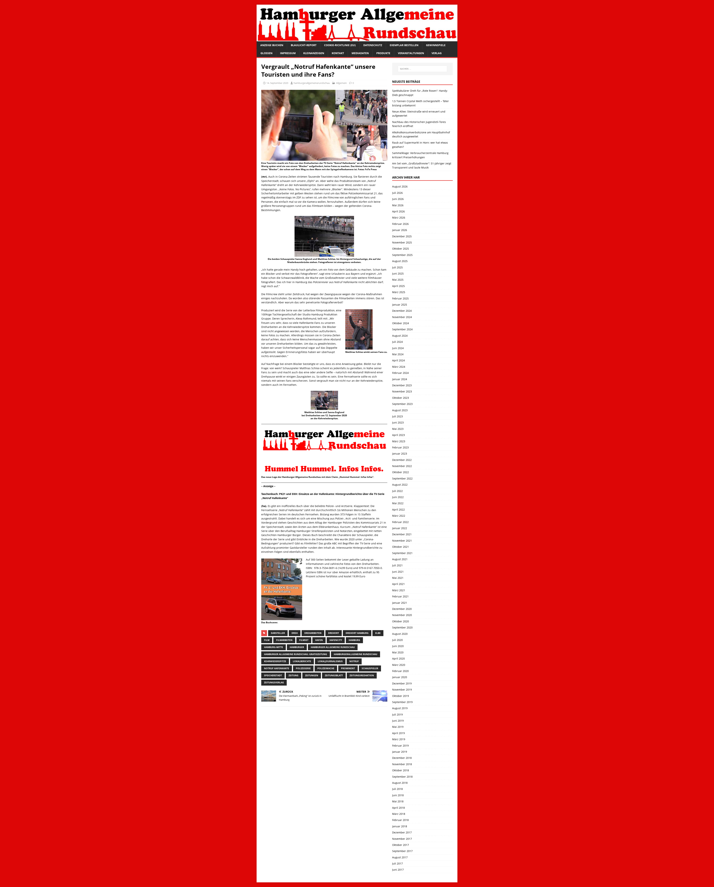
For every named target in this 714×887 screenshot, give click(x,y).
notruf (354, 661)
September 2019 (402, 702)
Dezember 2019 (402, 683)
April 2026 (398, 211)
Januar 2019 (399, 751)
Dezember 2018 (402, 758)
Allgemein (341, 83)
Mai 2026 (397, 205)
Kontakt (338, 53)
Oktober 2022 (400, 472)
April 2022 (398, 509)
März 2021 (398, 590)
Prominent (348, 668)
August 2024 (400, 335)
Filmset (303, 640)
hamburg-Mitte (273, 647)
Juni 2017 (398, 869)
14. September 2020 (277, 83)
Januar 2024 (399, 379)
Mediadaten (360, 53)
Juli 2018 (397, 789)
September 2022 (402, 478)
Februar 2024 (400, 373)
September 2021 (402, 553)
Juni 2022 (398, 497)
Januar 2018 (399, 826)
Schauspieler (370, 668)
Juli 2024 (397, 342)
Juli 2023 (397, 416)
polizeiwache (325, 668)
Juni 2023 (398, 422)
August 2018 (400, 783)
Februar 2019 (400, 745)
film (266, 640)
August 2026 (400, 186)
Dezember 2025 (402, 236)
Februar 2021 (400, 596)
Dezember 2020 (402, 609)
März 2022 (398, 515)
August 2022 (400, 484)
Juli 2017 (397, 863)
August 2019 (400, 708)
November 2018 (402, 764)
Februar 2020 (400, 671)
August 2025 (400, 261)
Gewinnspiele (436, 45)
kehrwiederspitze (275, 661)
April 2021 (398, 584)
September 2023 (402, 404)
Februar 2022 (400, 522)
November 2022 (402, 466)
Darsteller (278, 633)
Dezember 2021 (402, 534)
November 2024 (402, 317)
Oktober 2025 (400, 248)
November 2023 (402, 391)
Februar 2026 (400, 224)
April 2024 (398, 360)
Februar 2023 (400, 447)
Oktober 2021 (400, 546)
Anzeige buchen (271, 45)
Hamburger (297, 647)
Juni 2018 (398, 795)
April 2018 (398, 807)
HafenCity (335, 640)
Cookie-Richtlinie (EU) (340, 45)
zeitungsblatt (334, 675)
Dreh (295, 633)
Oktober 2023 (400, 398)
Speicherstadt (273, 675)
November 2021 (402, 540)
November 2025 (402, 242)
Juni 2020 (398, 646)
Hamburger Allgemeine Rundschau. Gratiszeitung (295, 654)
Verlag (437, 53)
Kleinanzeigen (313, 53)
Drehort (333, 633)
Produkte (383, 53)
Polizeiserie (303, 668)
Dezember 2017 (402, 832)
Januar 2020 (399, 677)
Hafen (319, 640)
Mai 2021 (397, 578)
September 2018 (402, 776)
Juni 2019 (398, 720)
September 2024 (402, 329)
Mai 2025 (397, 279)
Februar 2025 (400, 298)
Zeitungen (311, 675)
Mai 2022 (397, 503)
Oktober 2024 (400, 323)
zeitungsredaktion (362, 675)
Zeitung (293, 675)
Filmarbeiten (284, 640)
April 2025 (398, 286)
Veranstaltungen (411, 53)
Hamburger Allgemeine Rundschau (333, 647)
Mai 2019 (397, 727)
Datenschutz (372, 45)
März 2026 (398, 217)
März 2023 (398, 441)
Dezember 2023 (402, 385)
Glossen (266, 53)
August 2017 (400, 857)
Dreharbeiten (312, 633)
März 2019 (398, 739)
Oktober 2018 (400, 770)
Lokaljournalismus (330, 661)
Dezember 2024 (402, 310)
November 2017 (402, 839)
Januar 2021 (399, 602)
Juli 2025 (397, 267)
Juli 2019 (397, 714)
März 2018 (398, 814)
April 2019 (398, 733)
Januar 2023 (399, 453)
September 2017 (402, 851)
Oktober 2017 (400, 845)
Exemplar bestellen (404, 45)
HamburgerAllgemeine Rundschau (355, 654)
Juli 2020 (397, 640)
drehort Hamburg (357, 633)
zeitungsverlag (274, 682)
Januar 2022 (399, 528)
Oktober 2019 (400, 696)
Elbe (378, 633)
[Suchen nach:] (422, 69)
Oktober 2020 (400, 621)
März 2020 (398, 665)
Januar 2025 (399, 304)
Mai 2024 (397, 354)
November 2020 (402, 615)
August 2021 (400, 559)
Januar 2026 (399, 230)
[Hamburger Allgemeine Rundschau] (357, 39)
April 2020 (398, 658)
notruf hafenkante (276, 668)
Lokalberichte (302, 661)
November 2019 (402, 689)
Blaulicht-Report (303, 45)
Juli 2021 (397, 565)
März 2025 (398, 292)
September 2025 (402, 255)
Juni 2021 (398, 571)
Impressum (288, 53)
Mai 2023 (397, 429)
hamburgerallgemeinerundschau (312, 83)
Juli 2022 (397, 491)
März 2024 (398, 366)
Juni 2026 (398, 199)
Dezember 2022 (402, 460)
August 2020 (400, 634)
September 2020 (402, 627)
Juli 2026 (397, 193)
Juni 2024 (398, 348)
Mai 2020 (397, 652)
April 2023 (398, 435)
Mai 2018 (397, 801)
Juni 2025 (398, 273)
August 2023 (400, 410)
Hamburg (354, 640)
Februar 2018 (400, 820)
